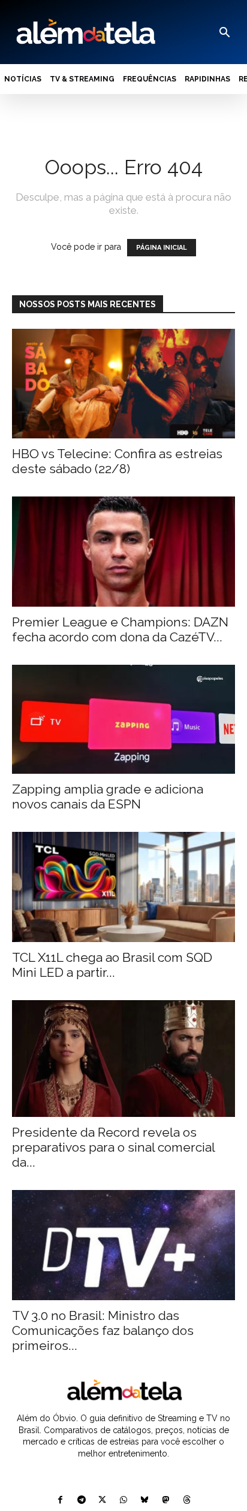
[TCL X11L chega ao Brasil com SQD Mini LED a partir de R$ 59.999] (123, 887)
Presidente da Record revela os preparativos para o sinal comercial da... (113, 1147)
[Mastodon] (165, 1500)
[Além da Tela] (84, 32)
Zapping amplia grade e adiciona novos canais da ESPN (107, 796)
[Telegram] (81, 1500)
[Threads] (186, 1500)
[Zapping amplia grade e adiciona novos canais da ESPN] (123, 719)
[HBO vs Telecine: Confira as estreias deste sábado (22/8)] (123, 384)
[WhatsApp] (123, 1500)
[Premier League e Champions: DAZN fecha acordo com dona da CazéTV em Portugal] (123, 551)
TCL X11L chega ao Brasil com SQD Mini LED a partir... (112, 965)
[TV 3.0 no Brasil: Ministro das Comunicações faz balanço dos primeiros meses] (123, 1245)
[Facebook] (60, 1500)
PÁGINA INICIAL (161, 248)
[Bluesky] (144, 1500)
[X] (102, 1500)
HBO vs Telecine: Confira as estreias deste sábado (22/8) (117, 461)
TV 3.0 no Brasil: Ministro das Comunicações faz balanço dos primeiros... (103, 1330)
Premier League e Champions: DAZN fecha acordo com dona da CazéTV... (120, 629)
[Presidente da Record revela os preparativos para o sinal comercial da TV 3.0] (123, 1058)
